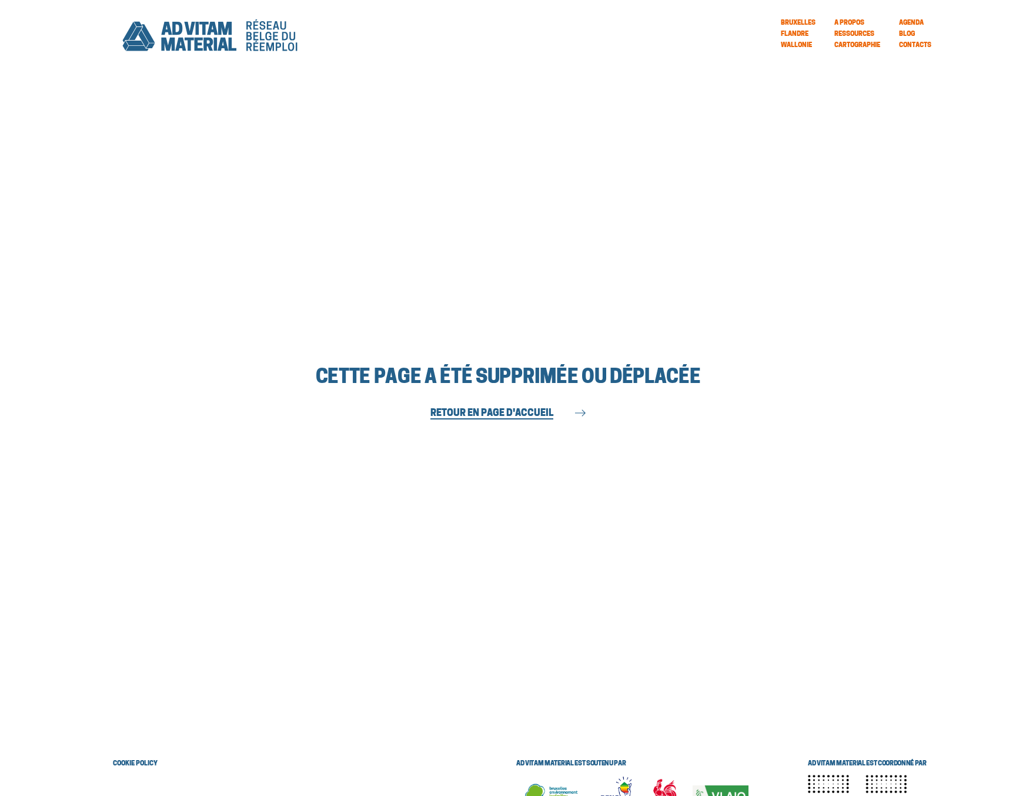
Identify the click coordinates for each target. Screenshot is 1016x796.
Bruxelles (798, 23)
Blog (907, 34)
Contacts (915, 45)
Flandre (794, 34)
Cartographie (857, 45)
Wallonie (796, 45)
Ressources (854, 34)
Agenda (911, 23)
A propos (849, 23)
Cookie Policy (135, 764)
